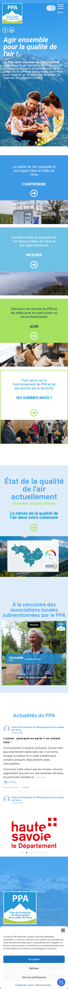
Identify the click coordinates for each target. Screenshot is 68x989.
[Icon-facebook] (5, 30)
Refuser (34, 968)
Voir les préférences (34, 977)
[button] (63, 930)
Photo (13, 782)
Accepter (34, 959)
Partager (25, 787)
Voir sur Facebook (11, 787)
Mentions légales (43, 985)
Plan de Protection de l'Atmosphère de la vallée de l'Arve (38, 728)
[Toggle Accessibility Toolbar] (61, 982)
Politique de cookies (24, 985)
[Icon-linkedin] (11, 30)
